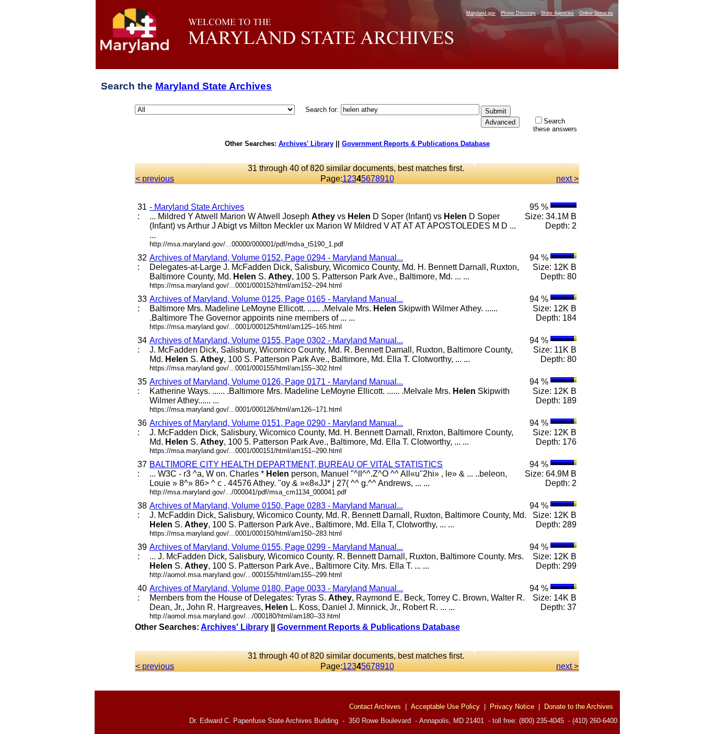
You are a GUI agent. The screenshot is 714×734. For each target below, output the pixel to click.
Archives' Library (306, 144)
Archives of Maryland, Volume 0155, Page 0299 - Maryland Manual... (276, 547)
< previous (154, 178)
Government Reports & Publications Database (416, 144)
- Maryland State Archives (196, 206)
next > (567, 178)
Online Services (596, 13)
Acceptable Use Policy (445, 706)
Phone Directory (518, 13)
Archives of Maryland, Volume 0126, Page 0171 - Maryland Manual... (276, 381)
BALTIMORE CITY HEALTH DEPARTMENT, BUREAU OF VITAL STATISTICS (296, 464)
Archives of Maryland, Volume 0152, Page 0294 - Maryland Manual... (276, 257)
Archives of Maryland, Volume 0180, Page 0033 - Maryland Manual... (276, 588)
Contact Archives (375, 706)
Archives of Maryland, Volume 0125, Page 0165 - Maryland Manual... (276, 299)
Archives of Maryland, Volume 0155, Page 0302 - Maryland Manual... (276, 340)
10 (389, 178)
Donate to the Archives (578, 706)
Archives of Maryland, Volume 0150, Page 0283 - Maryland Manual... (276, 505)
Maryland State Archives (213, 86)
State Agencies (557, 13)
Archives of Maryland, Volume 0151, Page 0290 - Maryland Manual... (276, 423)
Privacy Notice (512, 706)
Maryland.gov (481, 13)
